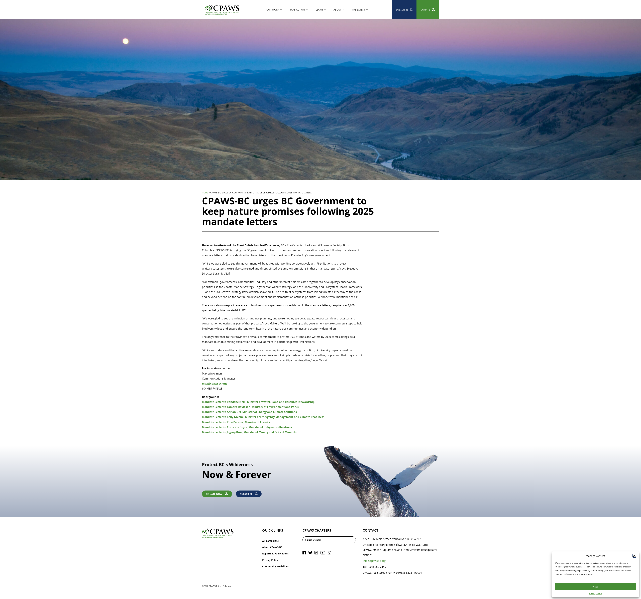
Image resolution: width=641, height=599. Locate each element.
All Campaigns (270, 540)
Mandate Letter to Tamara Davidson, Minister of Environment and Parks (250, 407)
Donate (425, 9)
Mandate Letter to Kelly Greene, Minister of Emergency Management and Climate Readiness (263, 417)
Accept (595, 586)
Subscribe (402, 9)
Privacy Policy (595, 593)
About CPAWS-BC (272, 547)
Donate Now (214, 494)
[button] (634, 555)
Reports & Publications (275, 553)
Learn (319, 9)
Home (205, 192)
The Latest (358, 9)
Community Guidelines (275, 566)
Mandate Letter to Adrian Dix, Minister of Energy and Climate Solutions (249, 412)
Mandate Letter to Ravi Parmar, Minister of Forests (236, 422)
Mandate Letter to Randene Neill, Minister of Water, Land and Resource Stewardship (258, 402)
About (337, 9)
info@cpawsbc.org (374, 560)
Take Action (297, 9)
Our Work (272, 9)
